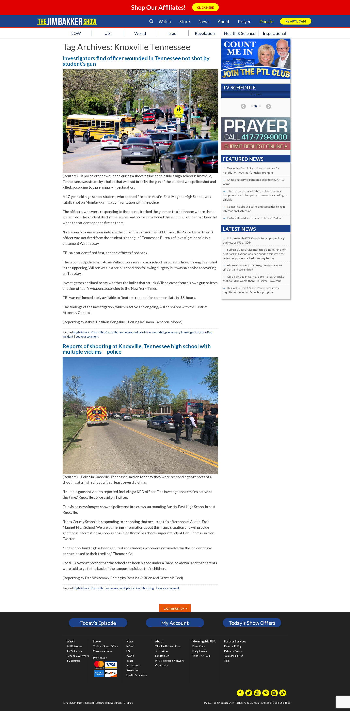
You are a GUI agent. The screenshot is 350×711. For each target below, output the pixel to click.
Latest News (239, 229)
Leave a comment (87, 336)
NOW (75, 33)
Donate (266, 21)
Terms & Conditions (73, 702)
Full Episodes (74, 646)
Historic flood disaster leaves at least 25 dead (254, 218)
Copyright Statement (96, 702)
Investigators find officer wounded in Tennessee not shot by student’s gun (136, 61)
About (223, 21)
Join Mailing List (233, 655)
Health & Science (239, 33)
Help (227, 660)
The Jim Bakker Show (168, 646)
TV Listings (73, 660)
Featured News (243, 159)
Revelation (205, 33)
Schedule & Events (78, 655)
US (128, 651)
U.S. (108, 33)
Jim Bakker (67, 21)
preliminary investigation (182, 332)
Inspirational (274, 33)
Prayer (244, 21)
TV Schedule (74, 651)
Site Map (128, 702)
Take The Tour (201, 655)
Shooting (148, 588)
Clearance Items (102, 651)
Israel (172, 33)
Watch (165, 21)
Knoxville (97, 332)
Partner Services (235, 641)
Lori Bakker (162, 655)
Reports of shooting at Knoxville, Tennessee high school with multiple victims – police (137, 349)
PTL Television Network (169, 660)
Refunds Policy (233, 651)
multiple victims (130, 588)
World (140, 33)
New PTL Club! (295, 21)
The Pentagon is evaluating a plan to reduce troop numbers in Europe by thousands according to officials (255, 195)
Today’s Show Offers (105, 646)
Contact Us (162, 665)
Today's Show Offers (252, 623)
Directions (198, 646)
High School (81, 332)
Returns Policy (232, 646)
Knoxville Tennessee (118, 332)
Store (184, 21)
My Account (175, 623)
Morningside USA (204, 641)
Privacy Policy (115, 702)
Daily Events (199, 651)
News (203, 21)
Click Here (205, 7)
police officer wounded (148, 332)
